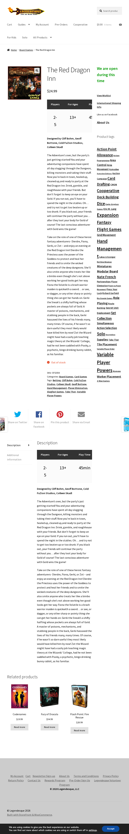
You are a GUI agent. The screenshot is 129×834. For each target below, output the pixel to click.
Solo (24, 37)
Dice (101, 203)
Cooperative (80, 24)
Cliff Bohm (67, 380)
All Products (40, 37)
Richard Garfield (110, 293)
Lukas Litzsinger (107, 257)
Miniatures (104, 266)
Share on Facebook (38, 424)
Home (14, 49)
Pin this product (60, 422)
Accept (110, 828)
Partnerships (104, 281)
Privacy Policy (111, 776)
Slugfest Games (55, 391)
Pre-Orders (61, 24)
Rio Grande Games (105, 298)
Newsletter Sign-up (44, 776)
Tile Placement (107, 344)
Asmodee (114, 169)
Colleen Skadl (63, 384)
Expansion (108, 215)
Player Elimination (77, 388)
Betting (57, 380)
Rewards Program (55, 780)
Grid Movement (106, 235)
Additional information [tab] (14, 457)
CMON (113, 184)
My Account (42, 24)
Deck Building (108, 197)
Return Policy (16, 780)
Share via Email (81, 422)
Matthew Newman (104, 262)
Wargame (117, 371)
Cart (9, 24)
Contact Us (34, 780)
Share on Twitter (17, 422)
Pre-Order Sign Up (79, 780)
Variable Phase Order (106, 349)
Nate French (106, 277)
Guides (22, 24)
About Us (64, 776)
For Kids (11, 37)
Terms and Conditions (86, 776)
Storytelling (110, 335)
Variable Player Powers (105, 362)
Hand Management (57, 388)
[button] (37, 70)
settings (93, 830)
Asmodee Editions (104, 173)
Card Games (80, 376)
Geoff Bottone (79, 384)
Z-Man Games (103, 381)
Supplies (102, 339)
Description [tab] (13, 445)
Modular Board (107, 271)
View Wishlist (104, 95)
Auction (116, 173)
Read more (19, 727)
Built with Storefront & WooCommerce (29, 814)
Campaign (102, 178)
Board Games (26, 49)
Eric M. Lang (109, 209)
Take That (70, 391)
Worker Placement (109, 376)
